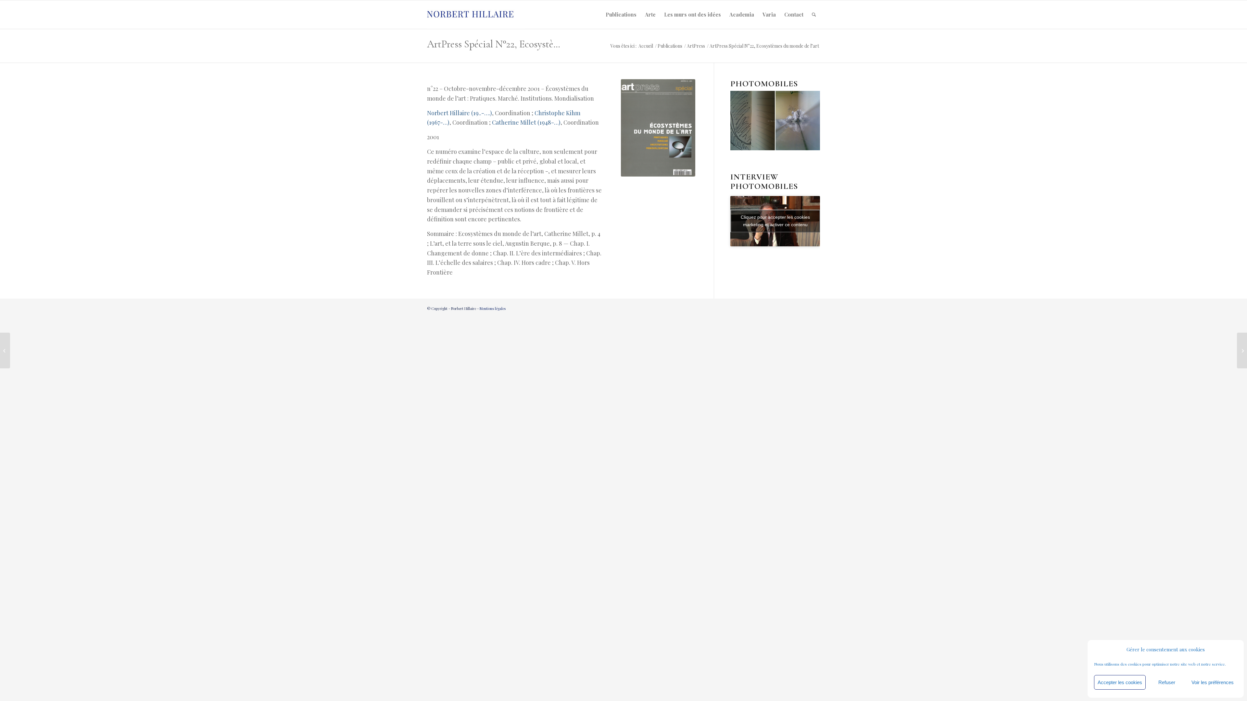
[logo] (476, 14)
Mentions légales (493, 308)
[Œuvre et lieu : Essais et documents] (1242, 350)
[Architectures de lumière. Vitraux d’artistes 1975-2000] (5, 350)
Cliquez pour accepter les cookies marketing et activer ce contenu (775, 221)
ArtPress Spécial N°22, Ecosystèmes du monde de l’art (496, 44)
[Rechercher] (814, 14)
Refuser (1166, 682)
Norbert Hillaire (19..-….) (459, 113)
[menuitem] (621, 14)
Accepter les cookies (1120, 682)
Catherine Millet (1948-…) (526, 122)
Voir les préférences (1212, 682)
